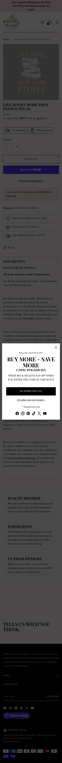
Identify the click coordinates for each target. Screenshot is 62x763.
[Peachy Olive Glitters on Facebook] (17, 414)
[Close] (56, 347)
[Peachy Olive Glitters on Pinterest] (28, 414)
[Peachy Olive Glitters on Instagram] (23, 414)
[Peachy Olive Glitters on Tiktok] (34, 414)
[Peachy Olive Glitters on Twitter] (39, 414)
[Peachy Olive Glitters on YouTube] (45, 414)
